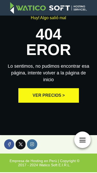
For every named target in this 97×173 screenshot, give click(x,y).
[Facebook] (9, 144)
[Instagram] (32, 144)
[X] (21, 144)
